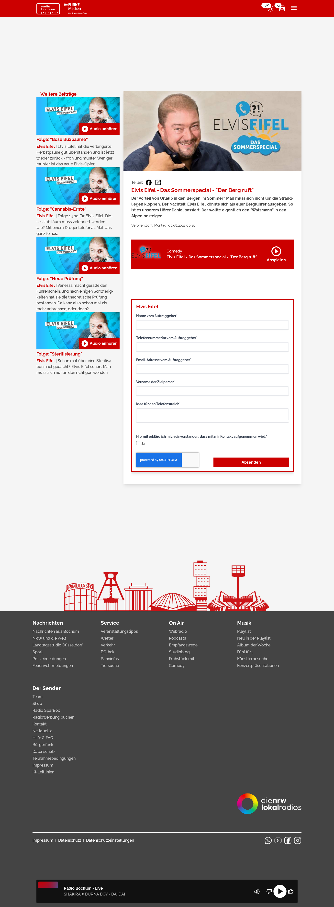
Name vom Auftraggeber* (157, 316)
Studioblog (179, 652)
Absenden (251, 462)
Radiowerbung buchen (53, 717)
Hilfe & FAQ (43, 737)
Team (38, 696)
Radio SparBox (46, 710)
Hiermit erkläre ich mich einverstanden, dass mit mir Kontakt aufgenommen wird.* (201, 436)
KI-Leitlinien (43, 772)
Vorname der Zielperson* (156, 382)
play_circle (280, 891)
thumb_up (291, 891)
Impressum (43, 765)
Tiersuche (110, 665)
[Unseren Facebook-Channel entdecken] (288, 840)
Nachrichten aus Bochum (56, 631)
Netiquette (42, 731)
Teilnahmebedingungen (54, 758)
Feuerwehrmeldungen (53, 665)
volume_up (257, 891)
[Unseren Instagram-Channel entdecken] (297, 840)
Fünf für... (245, 652)
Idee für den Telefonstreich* (158, 404)
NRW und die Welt (49, 638)
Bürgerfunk (43, 744)
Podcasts (177, 638)
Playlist (244, 631)
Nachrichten (48, 623)
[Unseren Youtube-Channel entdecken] (278, 840)
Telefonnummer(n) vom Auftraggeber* (166, 338)
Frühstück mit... (183, 658)
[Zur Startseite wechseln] (48, 9)
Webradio (178, 631)
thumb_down (269, 891)
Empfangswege (183, 645)
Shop (37, 703)
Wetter (107, 638)
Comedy (177, 665)
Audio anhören (99, 129)
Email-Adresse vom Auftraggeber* (163, 360)
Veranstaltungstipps (119, 631)
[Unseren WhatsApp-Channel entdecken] (268, 840)
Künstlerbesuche (252, 658)
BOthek (107, 652)
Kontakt (40, 724)
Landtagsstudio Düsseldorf (57, 645)
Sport (38, 652)
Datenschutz (44, 751)
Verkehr (108, 645)
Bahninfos (110, 658)
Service (110, 623)
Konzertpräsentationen (258, 665)
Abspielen (276, 253)
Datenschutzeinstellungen (110, 840)
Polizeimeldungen (49, 658)
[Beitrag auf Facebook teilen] (149, 182)
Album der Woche (253, 645)
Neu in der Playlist (254, 638)
